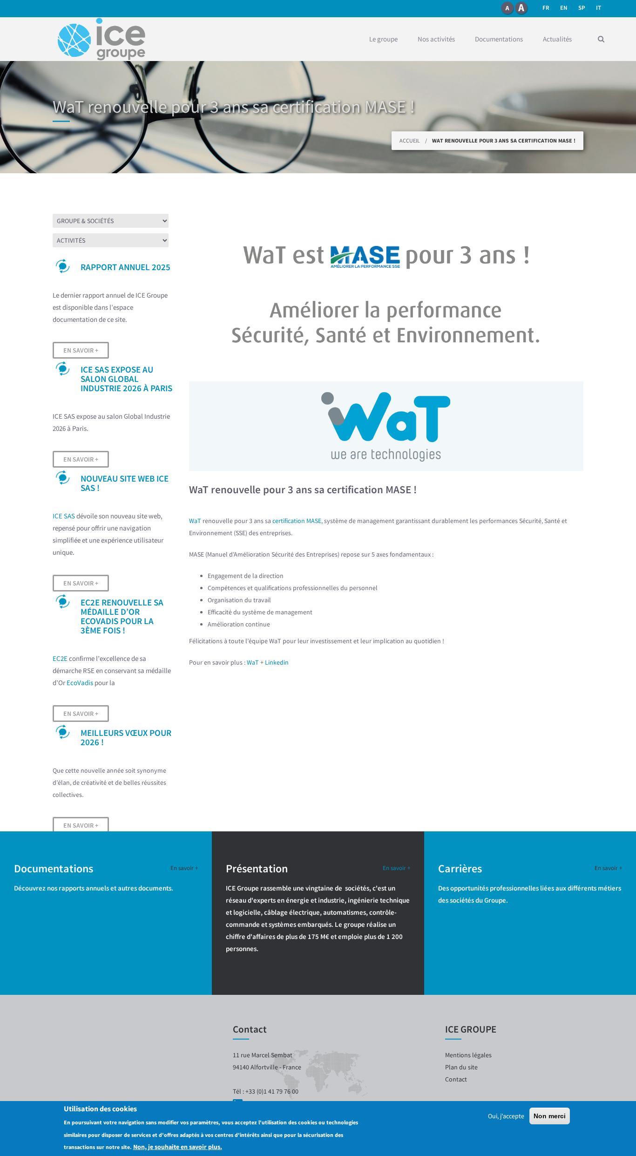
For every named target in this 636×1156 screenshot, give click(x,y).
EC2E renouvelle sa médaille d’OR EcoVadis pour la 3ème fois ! (122, 616)
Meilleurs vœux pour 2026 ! (126, 737)
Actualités (557, 38)
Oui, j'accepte (506, 1116)
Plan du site (461, 1067)
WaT (195, 521)
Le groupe (383, 38)
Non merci (550, 1116)
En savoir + (80, 350)
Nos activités (436, 38)
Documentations (499, 38)
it (598, 8)
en (564, 8)
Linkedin (277, 662)
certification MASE (296, 521)
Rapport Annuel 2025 (125, 266)
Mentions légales (468, 1055)
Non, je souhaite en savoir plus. (177, 1146)
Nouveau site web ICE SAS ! (125, 483)
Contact (456, 1079)
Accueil (409, 140)
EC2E (60, 658)
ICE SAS (64, 515)
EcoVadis (80, 682)
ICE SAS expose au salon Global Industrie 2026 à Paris (126, 379)
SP (581, 8)
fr (545, 8)
